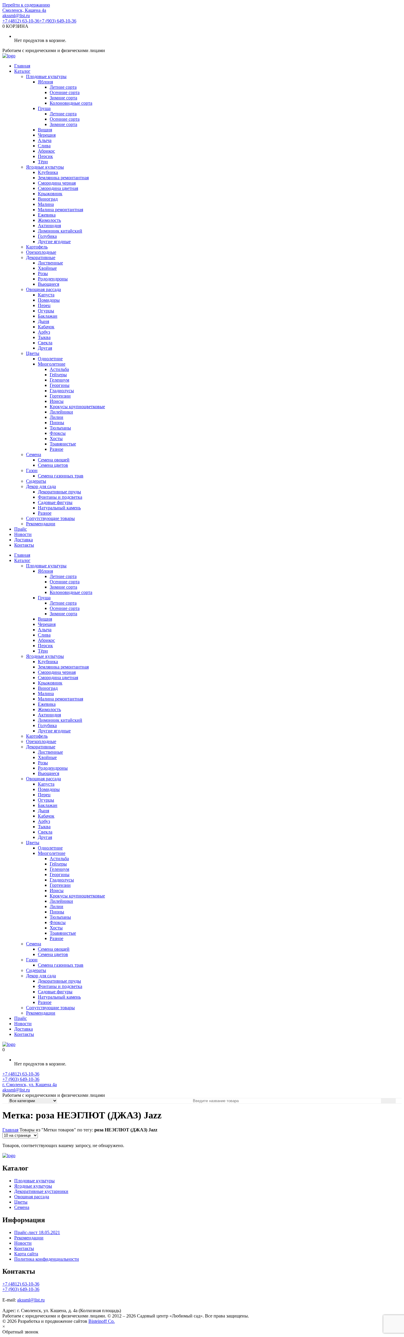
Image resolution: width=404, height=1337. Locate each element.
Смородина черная (57, 182)
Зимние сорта (63, 97)
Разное (56, 449)
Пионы (57, 422)
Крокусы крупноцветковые (77, 406)
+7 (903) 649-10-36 (57, 20)
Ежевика (47, 214)
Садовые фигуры (55, 502)
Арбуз (44, 332)
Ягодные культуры (45, 166)
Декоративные (40, 257)
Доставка (23, 539)
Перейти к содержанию (26, 4)
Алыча (44, 140)
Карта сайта (26, 1253)
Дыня (43, 321)
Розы (43, 273)
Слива (44, 145)
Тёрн (43, 161)
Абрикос (46, 151)
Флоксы (58, 433)
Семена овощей (54, 459)
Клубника (48, 172)
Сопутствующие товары (50, 518)
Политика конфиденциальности (46, 1259)
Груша (44, 108)
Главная (22, 65)
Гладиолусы (62, 390)
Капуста (46, 294)
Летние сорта (63, 87)
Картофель (37, 246)
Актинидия (49, 225)
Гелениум (59, 379)
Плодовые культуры (46, 76)
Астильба (59, 369)
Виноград (48, 198)
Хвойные (47, 268)
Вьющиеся (48, 284)
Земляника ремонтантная (63, 177)
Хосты (56, 438)
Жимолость (49, 220)
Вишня (45, 129)
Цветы (32, 353)
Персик (45, 156)
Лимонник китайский (60, 230)
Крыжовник (50, 193)
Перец (44, 305)
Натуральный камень (59, 507)
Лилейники (61, 411)
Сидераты (36, 481)
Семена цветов (53, 465)
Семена (33, 454)
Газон (32, 470)
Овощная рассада (43, 289)
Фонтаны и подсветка (60, 497)
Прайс (20, 529)
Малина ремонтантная (60, 209)
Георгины (60, 385)
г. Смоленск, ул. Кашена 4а (29, 1084)
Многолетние (51, 363)
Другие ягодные (54, 241)
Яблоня (45, 81)
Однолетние (50, 358)
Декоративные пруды (59, 491)
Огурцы (46, 310)
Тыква (44, 337)
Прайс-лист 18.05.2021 (37, 1232)
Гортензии (60, 395)
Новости (23, 534)
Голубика (47, 236)
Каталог (22, 71)
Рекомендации (40, 523)
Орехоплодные (41, 252)
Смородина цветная (58, 188)
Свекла (45, 342)
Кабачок (46, 326)
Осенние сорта (65, 92)
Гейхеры (58, 374)
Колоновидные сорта (71, 103)
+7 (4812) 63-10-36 (20, 20)
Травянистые (63, 443)
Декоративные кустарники (41, 1191)
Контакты (24, 545)
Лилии (56, 417)
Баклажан (47, 316)
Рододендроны (53, 278)
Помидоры (49, 300)
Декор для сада (41, 486)
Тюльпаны (60, 427)
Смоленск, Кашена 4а (24, 10)
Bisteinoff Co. (101, 1321)
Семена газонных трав (60, 475)
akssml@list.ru (16, 15)
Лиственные (50, 262)
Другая (45, 348)
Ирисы (57, 401)
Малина (46, 204)
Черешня (47, 135)
